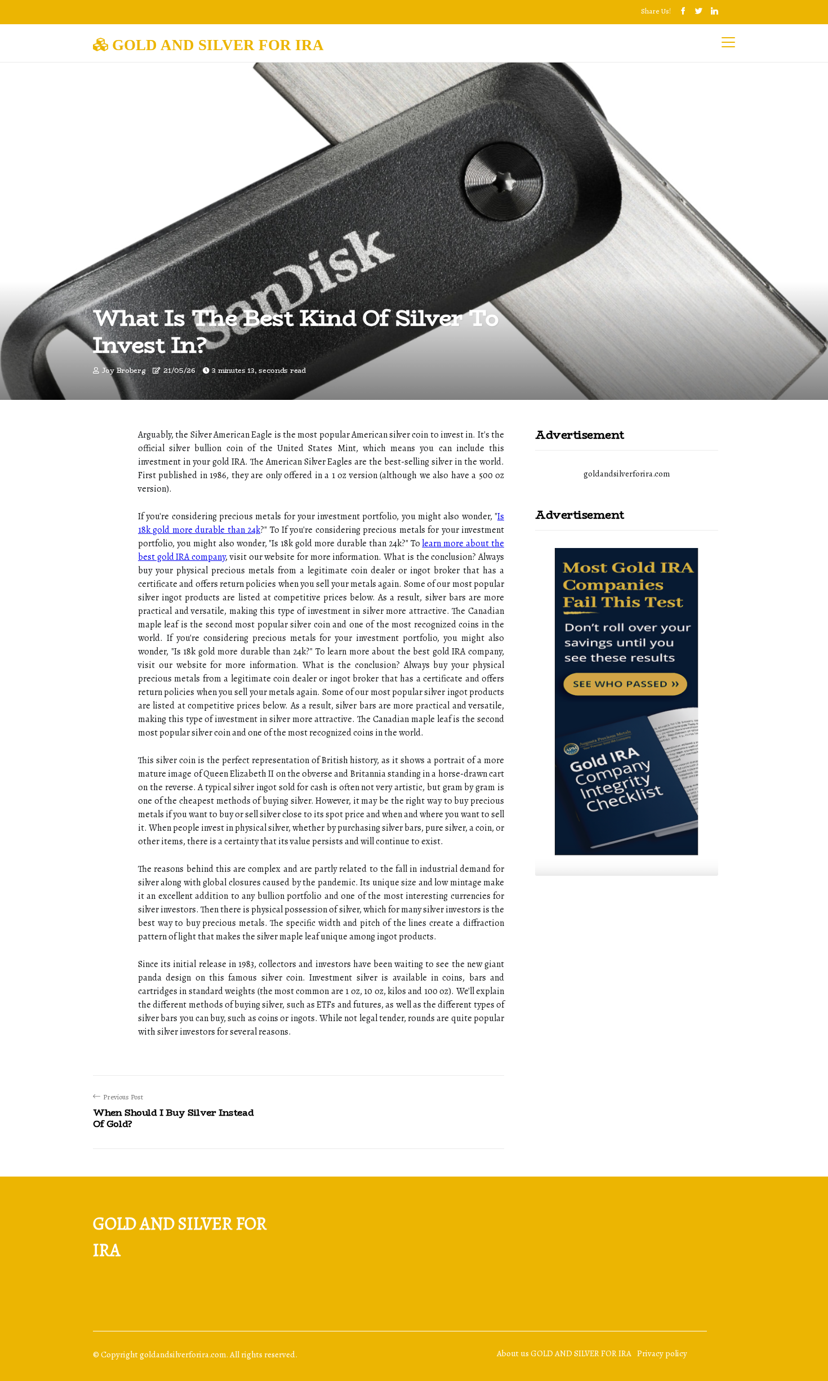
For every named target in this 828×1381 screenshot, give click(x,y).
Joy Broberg (124, 370)
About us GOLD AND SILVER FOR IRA (564, 1353)
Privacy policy (662, 1353)
